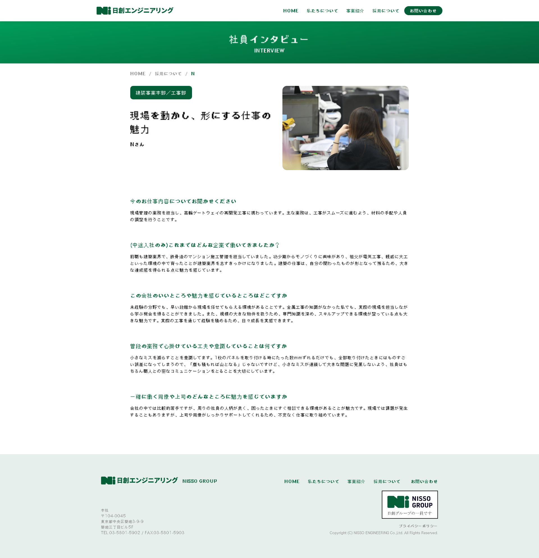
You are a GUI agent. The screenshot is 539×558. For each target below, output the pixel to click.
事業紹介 (355, 10)
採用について (386, 10)
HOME (291, 10)
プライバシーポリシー (418, 526)
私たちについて (322, 10)
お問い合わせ (423, 10)
